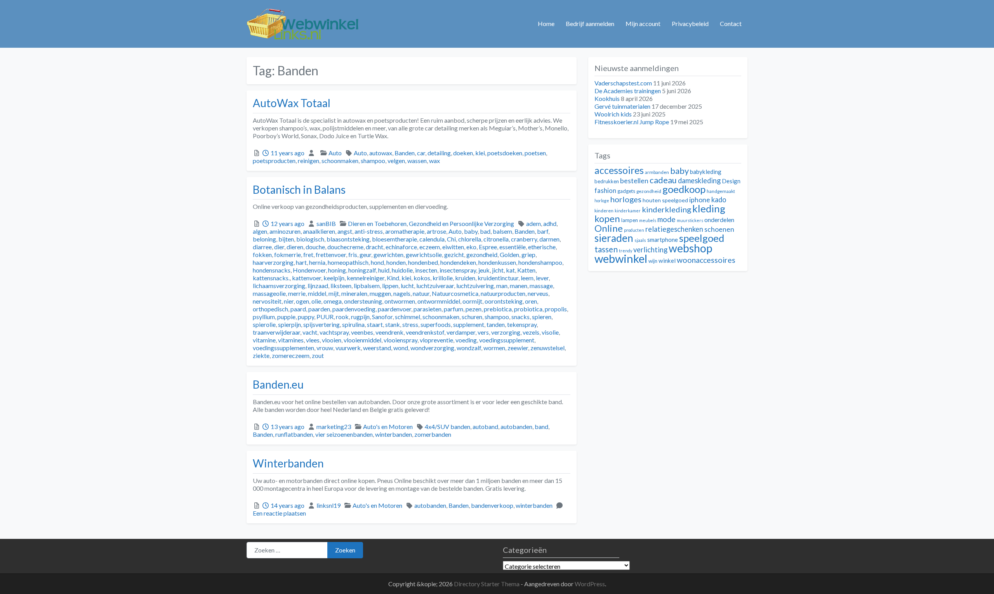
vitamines (291, 340)
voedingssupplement (506, 340)
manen (518, 285)
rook (342, 316)
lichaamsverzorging (279, 285)
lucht (407, 285)
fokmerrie (287, 254)
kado (718, 199)
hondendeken (458, 262)
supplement (468, 324)
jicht (498, 270)
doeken (463, 152)
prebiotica (498, 309)
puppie (286, 316)
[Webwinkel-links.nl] (303, 22)
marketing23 (333, 426)
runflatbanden (294, 434)
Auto (335, 152)
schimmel (407, 316)
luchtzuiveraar (435, 285)
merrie (297, 293)
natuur (421, 293)
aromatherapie (404, 231)
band (541, 426)
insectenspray (458, 270)
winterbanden (393, 434)
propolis (556, 309)
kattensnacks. (271, 277)
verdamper (461, 332)
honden (396, 262)
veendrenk (389, 332)
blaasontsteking (348, 239)
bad (485, 231)
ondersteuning (363, 301)
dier (279, 246)
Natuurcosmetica (455, 293)
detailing (439, 152)
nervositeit (267, 301)
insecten (426, 270)
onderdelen (719, 219)
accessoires (619, 170)
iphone (699, 200)
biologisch (310, 239)
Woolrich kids (613, 114)
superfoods (436, 324)
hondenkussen (497, 262)
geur (365, 254)
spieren (541, 316)
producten (634, 230)
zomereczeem (290, 355)
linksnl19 (328, 505)
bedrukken (606, 181)
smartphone (662, 239)
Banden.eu (278, 384)
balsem (502, 231)
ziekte (261, 355)
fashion (605, 191)
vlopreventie (436, 340)
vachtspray (334, 332)
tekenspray (522, 324)
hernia (317, 262)
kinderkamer (628, 210)
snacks (520, 316)
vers (483, 332)
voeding (466, 340)
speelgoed (701, 238)
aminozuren (285, 231)
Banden (404, 152)
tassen (606, 249)
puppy (306, 316)
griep (528, 254)
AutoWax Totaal (291, 102)
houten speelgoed (665, 200)
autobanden (516, 426)
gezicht (454, 254)
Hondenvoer (309, 270)
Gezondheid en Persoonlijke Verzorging (461, 223)
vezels (531, 332)
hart (301, 262)
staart (375, 324)
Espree (488, 246)
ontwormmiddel (438, 301)
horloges (625, 199)
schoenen (719, 229)
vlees (313, 340)
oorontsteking (504, 301)
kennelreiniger (365, 277)
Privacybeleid (690, 23)
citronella (496, 239)
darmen (549, 239)
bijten (286, 239)
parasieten (427, 309)
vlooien (331, 340)
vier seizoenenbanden (344, 434)
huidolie (402, 270)
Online (608, 228)
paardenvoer (394, 309)
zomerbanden (432, 434)
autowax (380, 152)
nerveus (538, 293)
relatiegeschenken (674, 229)
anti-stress (369, 231)
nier (289, 301)
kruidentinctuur (498, 277)
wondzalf (469, 347)
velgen (396, 160)
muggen (380, 293)
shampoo (373, 160)
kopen (607, 218)
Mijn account (643, 23)
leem (527, 277)
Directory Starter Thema (487, 583)
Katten (526, 270)
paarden (319, 309)
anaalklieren (319, 231)
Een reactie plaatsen (279, 513)
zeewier (517, 347)
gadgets (626, 191)
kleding (708, 208)
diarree (262, 246)
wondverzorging (432, 347)
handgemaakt (721, 191)
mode (666, 219)
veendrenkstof (425, 332)
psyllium (264, 316)
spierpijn (289, 324)
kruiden (465, 277)
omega (332, 301)
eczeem (429, 246)
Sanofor (382, 316)
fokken (262, 254)
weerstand (377, 347)
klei (480, 152)
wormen (494, 347)
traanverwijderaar (276, 332)
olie (316, 301)
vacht (309, 332)
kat (510, 270)
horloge (601, 200)
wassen (417, 160)
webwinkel (620, 258)
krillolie (443, 277)
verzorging (505, 332)
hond (377, 262)
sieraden (613, 238)
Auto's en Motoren (388, 426)
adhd (549, 223)
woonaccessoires (706, 259)
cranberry (524, 239)
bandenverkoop (492, 505)
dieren (295, 246)
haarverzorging (273, 262)
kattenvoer (306, 277)
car (421, 152)
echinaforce (401, 246)
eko (471, 246)
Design (731, 180)
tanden (496, 324)
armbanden (657, 172)
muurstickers (690, 220)
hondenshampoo (540, 262)
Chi (451, 239)
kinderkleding (666, 209)
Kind (393, 277)
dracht (374, 246)
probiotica (528, 309)
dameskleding (699, 180)
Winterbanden (288, 463)
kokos (422, 277)
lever (542, 277)
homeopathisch (348, 262)
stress (410, 324)
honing (337, 270)
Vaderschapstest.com (623, 83)
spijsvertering (321, 324)
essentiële (512, 246)
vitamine (264, 340)
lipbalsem (367, 285)
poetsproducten (274, 160)
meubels (647, 220)
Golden (509, 254)
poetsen (535, 152)
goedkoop (684, 189)
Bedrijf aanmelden (590, 23)
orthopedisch (270, 309)
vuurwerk (348, 347)
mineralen (354, 293)
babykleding (705, 171)
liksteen (340, 285)
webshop (690, 248)
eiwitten (453, 246)
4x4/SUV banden (447, 426)
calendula (432, 239)
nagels (401, 293)
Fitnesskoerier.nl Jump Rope (631, 121)
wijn (652, 261)
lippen (390, 285)
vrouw (324, 347)
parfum (453, 309)
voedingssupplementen (283, 347)
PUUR (325, 316)
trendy (625, 250)
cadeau (663, 180)
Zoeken (345, 550)
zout (318, 355)
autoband (485, 426)
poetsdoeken (504, 152)
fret (308, 254)
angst (344, 231)
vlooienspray (400, 340)
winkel (667, 260)
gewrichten (388, 254)
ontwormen (399, 301)
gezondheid (481, 254)
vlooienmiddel (362, 340)
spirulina (353, 324)
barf (542, 231)
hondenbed (423, 262)
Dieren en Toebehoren (377, 223)
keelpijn (333, 277)
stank (392, 324)
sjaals (640, 240)
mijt (333, 293)
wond (400, 347)
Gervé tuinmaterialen (622, 106)
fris (352, 254)
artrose (436, 231)
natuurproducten (503, 293)
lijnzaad (318, 285)
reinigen (308, 160)
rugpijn (360, 316)
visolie (550, 332)
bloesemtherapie (394, 239)
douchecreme (345, 246)
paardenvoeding (353, 309)
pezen (473, 309)
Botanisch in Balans (299, 189)
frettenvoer (331, 254)
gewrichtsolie (424, 254)
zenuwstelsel (547, 347)
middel (317, 293)
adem (533, 223)
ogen (302, 301)
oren (531, 301)
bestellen (634, 181)
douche (315, 246)
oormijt (472, 301)
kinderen (603, 211)
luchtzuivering (475, 285)
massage (541, 285)
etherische (542, 246)
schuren (472, 316)
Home (546, 23)
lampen (629, 220)
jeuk (484, 270)
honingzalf (362, 270)
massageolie (269, 293)
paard (298, 309)
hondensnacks (271, 270)
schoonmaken (339, 160)
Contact (731, 23)
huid (383, 270)
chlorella (469, 239)
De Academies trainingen (627, 90)
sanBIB (326, 223)
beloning (264, 239)
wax (434, 160)
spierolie (264, 324)
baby (471, 231)
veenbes (362, 332)
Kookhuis (607, 98)
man (501, 285)
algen (260, 231)
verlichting (650, 249)
